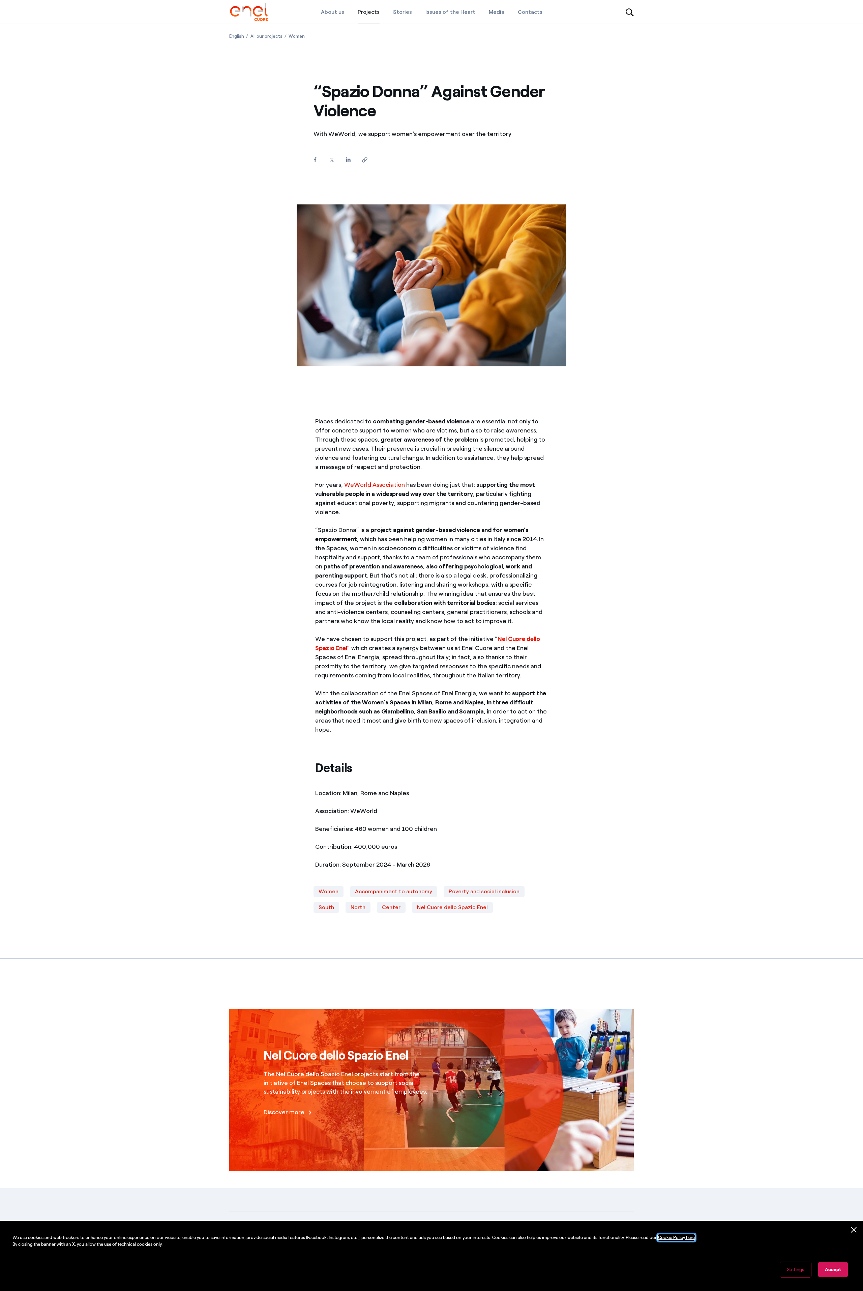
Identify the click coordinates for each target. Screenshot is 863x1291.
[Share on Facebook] (315, 159)
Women (328, 891)
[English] (249, 11)
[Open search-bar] (629, 11)
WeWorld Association (374, 484)
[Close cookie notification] (854, 1230)
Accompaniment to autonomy (393, 891)
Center (391, 907)
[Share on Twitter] (331, 160)
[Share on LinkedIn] (348, 159)
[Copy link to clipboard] (364, 160)
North (358, 907)
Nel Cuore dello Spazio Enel (452, 907)
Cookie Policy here (676, 1237)
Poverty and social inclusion (484, 891)
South (326, 907)
